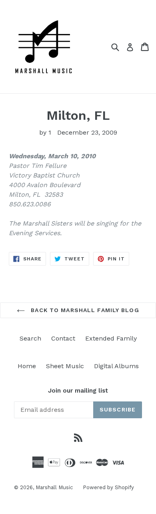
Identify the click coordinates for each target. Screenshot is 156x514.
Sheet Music (65, 366)
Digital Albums (116, 366)
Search (30, 338)
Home (27, 366)
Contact (63, 338)
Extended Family (111, 338)
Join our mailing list (78, 390)
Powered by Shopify (108, 487)
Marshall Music (54, 487)
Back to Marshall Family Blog (84, 310)
